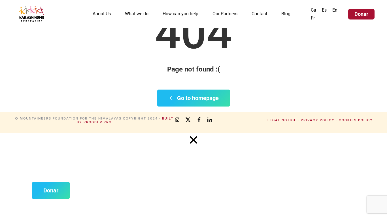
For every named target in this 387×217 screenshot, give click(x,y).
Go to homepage (198, 98)
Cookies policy (356, 120)
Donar (361, 14)
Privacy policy (318, 120)
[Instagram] (177, 119)
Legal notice (282, 120)
